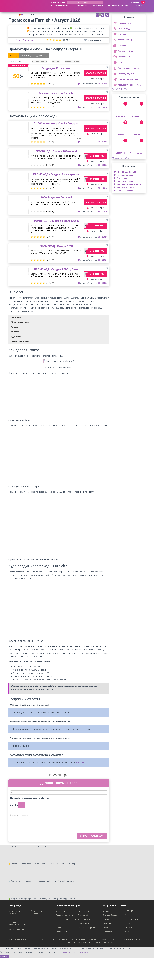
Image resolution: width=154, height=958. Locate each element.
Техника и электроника (87, 928)
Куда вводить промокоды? (129, 184)
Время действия (72, 61)
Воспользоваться (95, 73)
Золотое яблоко (131, 919)
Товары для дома (85, 923)
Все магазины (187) (122, 158)
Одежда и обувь (84, 915)
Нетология (107, 932)
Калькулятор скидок (16, 929)
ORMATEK (129, 928)
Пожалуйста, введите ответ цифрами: (29, 798)
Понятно (4, 956)
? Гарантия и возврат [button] (20, 341)
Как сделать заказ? (125, 181)
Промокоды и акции (126, 172)
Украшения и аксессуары (66, 919)
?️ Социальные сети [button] (20, 322)
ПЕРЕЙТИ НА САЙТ (26, 40)
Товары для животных (65, 915)
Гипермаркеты (83, 911)
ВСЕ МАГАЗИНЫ (59, 2)
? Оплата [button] (15, 332)
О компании (122, 178)
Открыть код (97, 156)
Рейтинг (56, 61)
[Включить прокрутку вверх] (149, 953)
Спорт (58, 923)
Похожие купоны (124, 175)
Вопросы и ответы (125, 187)
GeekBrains (107, 928)
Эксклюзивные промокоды (36, 912)
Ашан (127, 915)
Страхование (61, 911)
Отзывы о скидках (125, 190)
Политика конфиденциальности (17, 923)
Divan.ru (106, 911)
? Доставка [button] (16, 336)
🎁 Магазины (24, 15)
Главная (12, 15)
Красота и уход (84, 919)
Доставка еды (61, 932)
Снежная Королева (111, 915)
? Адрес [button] (14, 327)
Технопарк (107, 923)
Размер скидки (39, 61)
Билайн (106, 919)
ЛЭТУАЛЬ (129, 923)
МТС (127, 932)
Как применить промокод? (14, 912)
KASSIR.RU (129, 911)
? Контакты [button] (16, 317)
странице (80, 762)
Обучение (59, 928)
